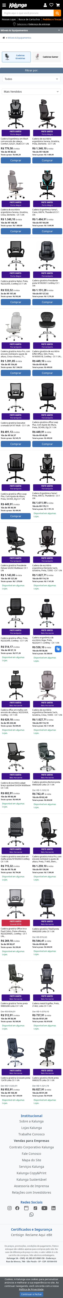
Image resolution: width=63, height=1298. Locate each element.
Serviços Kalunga (31, 1166)
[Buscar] (57, 13)
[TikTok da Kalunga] (35, 1207)
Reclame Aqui (35, 1235)
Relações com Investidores (31, 1192)
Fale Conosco (31, 1153)
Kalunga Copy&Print (31, 1173)
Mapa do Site (31, 1160)
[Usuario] (45, 4)
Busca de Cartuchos (29, 19)
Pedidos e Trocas (52, 19)
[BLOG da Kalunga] (53, 1207)
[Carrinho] (58, 4)
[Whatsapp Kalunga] (31, 1214)
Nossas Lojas (9, 19)
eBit (49, 1235)
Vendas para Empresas (31, 1140)
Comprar (15, 160)
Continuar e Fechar (31, 1294)
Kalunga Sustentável (31, 1179)
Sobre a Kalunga (31, 1121)
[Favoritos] (51, 4)
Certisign (17, 1235)
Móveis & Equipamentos (19, 37)
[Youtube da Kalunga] (44, 1207)
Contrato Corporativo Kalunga (31, 1147)
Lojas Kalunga (31, 1128)
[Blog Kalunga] (26, 1207)
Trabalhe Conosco (31, 1134)
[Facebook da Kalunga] (18, 1207)
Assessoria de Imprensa (31, 1186)
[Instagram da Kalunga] (9, 1207)
